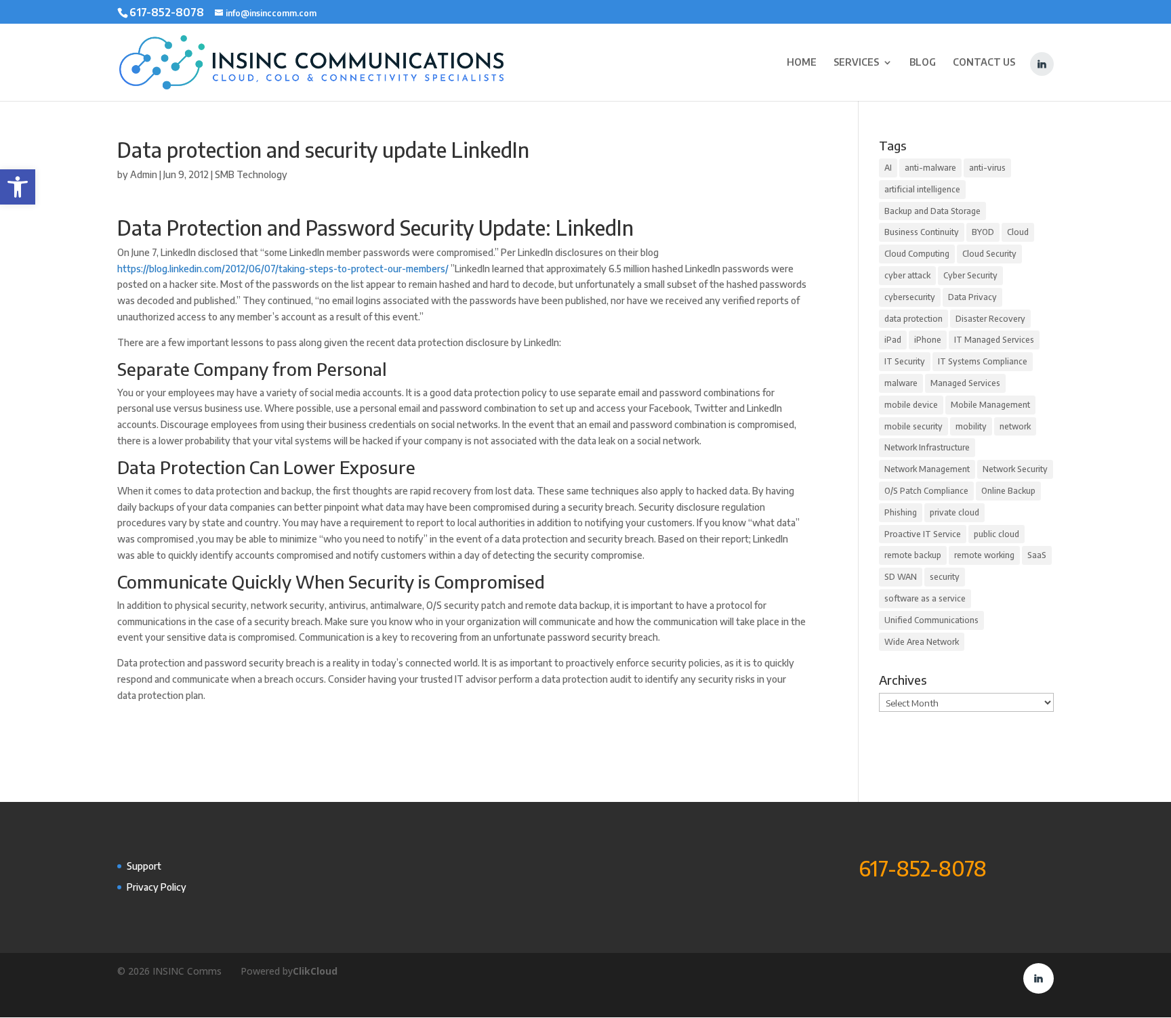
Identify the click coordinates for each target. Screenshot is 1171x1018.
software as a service (925, 598)
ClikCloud (315, 970)
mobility (971, 426)
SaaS (1036, 555)
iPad (892, 340)
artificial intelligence (922, 189)
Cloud (1018, 232)
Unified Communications (931, 620)
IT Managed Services (994, 340)
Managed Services (965, 383)
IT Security (904, 361)
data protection (913, 319)
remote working (984, 555)
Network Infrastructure (927, 447)
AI (888, 168)
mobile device (911, 405)
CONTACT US (984, 63)
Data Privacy (972, 297)
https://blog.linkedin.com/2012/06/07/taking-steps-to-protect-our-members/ (283, 268)
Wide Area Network (921, 642)
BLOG (922, 63)
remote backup (912, 555)
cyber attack (907, 275)
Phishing (900, 512)
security (945, 577)
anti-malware (930, 168)
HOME (802, 63)
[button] (17, 187)
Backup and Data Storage (932, 211)
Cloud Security (989, 254)
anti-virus (987, 168)
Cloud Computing (916, 254)
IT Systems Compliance (982, 361)
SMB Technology (251, 174)
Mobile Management (990, 405)
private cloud (954, 512)
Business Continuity (921, 232)
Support (144, 866)
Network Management (927, 469)
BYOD (983, 232)
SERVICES (856, 63)
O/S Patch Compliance (926, 491)
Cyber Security (970, 275)
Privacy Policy (156, 887)
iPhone (927, 340)
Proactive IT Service (922, 534)
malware (901, 383)
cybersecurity (909, 297)
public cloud (996, 534)
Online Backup (1008, 491)
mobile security (913, 426)
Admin (143, 174)
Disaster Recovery (990, 319)
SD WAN (900, 577)
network (1015, 426)
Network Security (1015, 469)
